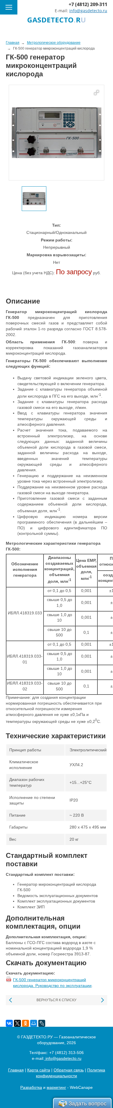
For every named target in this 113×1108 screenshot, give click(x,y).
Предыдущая (11, 1000)
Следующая (102, 1000)
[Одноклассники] (25, 1023)
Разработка (31, 1087)
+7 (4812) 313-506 (66, 1052)
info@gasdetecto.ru (88, 10)
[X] (17, 1023)
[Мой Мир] (33, 1023)
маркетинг (56, 1087)
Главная (16, 1070)
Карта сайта (38, 1070)
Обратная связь (69, 1070)
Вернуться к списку (56, 1000)
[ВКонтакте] (9, 1023)
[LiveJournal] (41, 1023)
